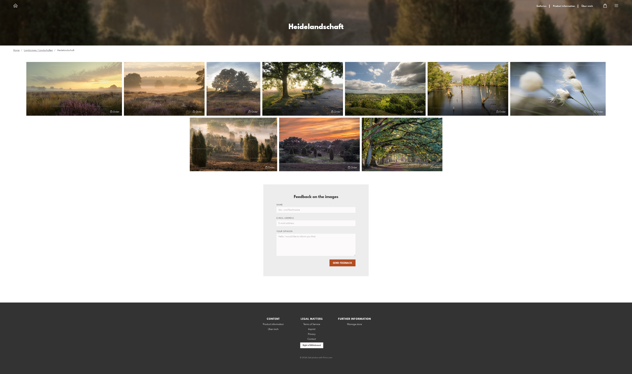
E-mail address (285, 218)
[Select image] (30, 111)
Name (279, 205)
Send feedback (342, 263)
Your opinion (284, 232)
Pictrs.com (327, 358)
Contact (311, 339)
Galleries (541, 6)
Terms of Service (311, 324)
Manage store (354, 324)
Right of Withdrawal (312, 345)
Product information (564, 6)
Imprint (311, 329)
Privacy (312, 334)
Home (16, 50)
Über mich (587, 6)
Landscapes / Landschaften (38, 50)
